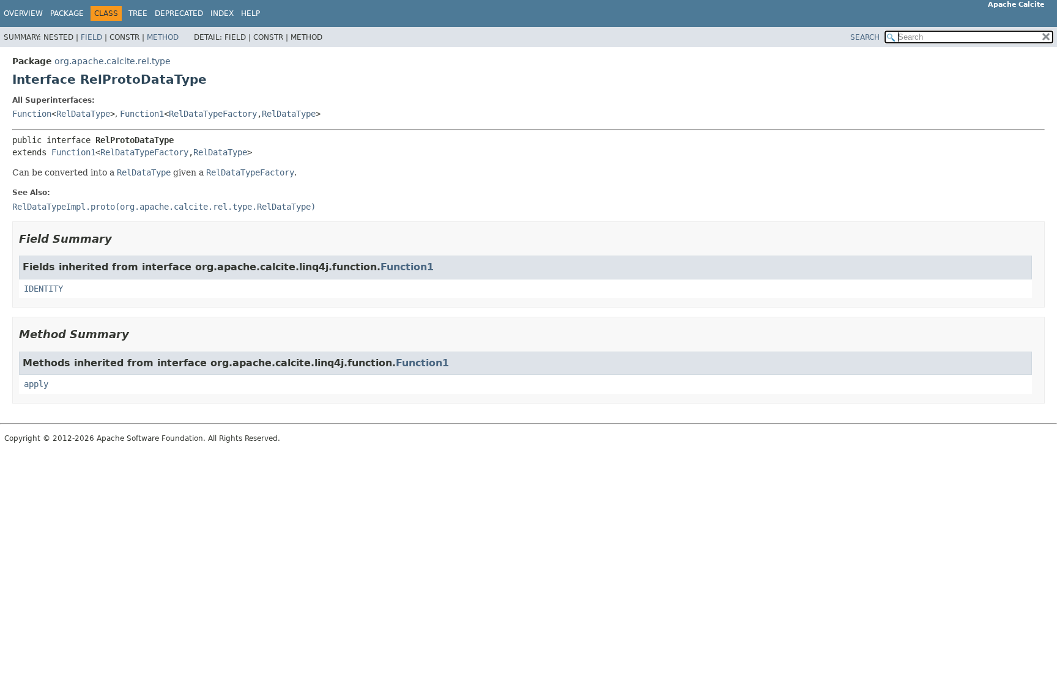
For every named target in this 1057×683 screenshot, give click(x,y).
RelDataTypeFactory (213, 114)
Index (222, 13)
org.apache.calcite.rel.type (112, 61)
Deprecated (179, 13)
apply (36, 384)
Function (31, 114)
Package (67, 13)
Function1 (142, 114)
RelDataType (83, 114)
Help (250, 13)
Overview (23, 13)
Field (91, 37)
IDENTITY (43, 289)
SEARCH (865, 37)
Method (163, 37)
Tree (137, 13)
